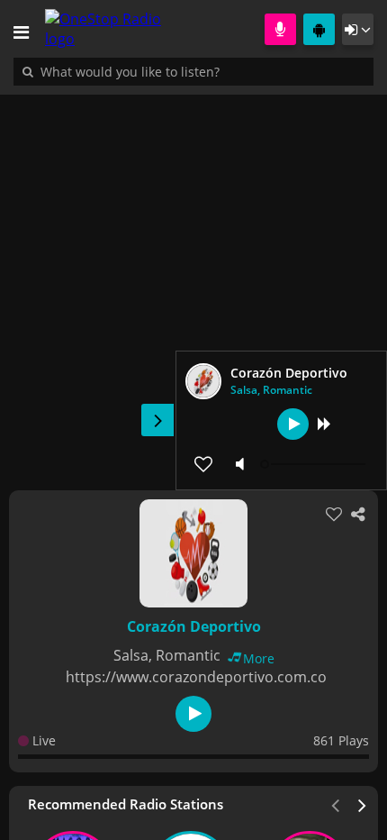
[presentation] (362, 804)
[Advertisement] (193, 283)
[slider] (315, 464)
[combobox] (184, 71)
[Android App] (319, 29)
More (258, 658)
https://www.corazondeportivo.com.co (196, 677)
